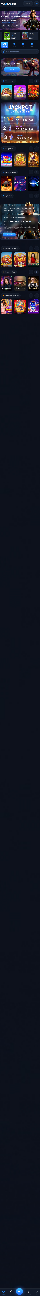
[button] (31, 81)
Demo (6, 97)
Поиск (11, 1294)
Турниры (28, 1294)
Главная (3, 1294)
